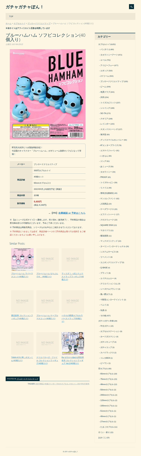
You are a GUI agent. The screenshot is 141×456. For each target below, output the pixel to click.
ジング (103, 161)
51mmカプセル (107, 411)
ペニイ (103, 305)
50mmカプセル (107, 390)
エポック (104, 71)
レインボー (105, 124)
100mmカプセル (107, 406)
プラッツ (104, 273)
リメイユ (104, 188)
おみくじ (102, 437)
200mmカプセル (107, 395)
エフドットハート (108, 214)
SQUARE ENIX (106, 225)
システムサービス (108, 252)
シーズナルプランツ (109, 289)
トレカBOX (105, 358)
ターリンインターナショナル (112, 246)
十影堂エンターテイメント (112, 299)
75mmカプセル (107, 379)
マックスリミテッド (109, 241)
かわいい (72, 383)
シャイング (105, 108)
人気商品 (104, 204)
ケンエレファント (108, 198)
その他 (103, 315)
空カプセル (103, 368)
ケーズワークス (107, 209)
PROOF (103, 177)
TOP (11, 16)
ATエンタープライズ (109, 145)
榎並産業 (104, 236)
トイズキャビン (107, 182)
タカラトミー (106, 172)
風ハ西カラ (105, 294)
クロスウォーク (107, 220)
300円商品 (39, 383)
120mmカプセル (107, 400)
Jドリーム (104, 76)
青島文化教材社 (107, 193)
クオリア (104, 119)
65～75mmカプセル (60, 383)
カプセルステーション (110, 331)
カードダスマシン (108, 336)
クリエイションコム (109, 283)
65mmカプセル (107, 374)
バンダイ (104, 49)
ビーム (103, 87)
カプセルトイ (104, 44)
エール (103, 60)
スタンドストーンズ (109, 129)
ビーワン (104, 363)
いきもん (104, 156)
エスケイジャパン (108, 150)
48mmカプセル (107, 384)
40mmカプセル (107, 416)
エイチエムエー (107, 278)
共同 (102, 97)
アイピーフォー (107, 65)
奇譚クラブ (105, 92)
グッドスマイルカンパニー (112, 140)
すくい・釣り (104, 432)
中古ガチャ (105, 326)
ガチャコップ (106, 347)
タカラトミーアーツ (109, 55)
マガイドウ (105, 230)
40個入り (48, 383)
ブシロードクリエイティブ (27, 379)
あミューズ (105, 166)
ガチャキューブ (107, 342)
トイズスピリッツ (108, 103)
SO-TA (103, 113)
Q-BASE (104, 267)
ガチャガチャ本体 (106, 321)
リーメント (105, 257)
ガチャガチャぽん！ (25, 7)
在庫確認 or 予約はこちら (72, 213)
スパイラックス (107, 352)
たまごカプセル (107, 427)
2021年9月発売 (83, 383)
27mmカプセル (107, 421)
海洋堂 (103, 134)
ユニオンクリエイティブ (111, 262)
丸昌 (102, 310)
